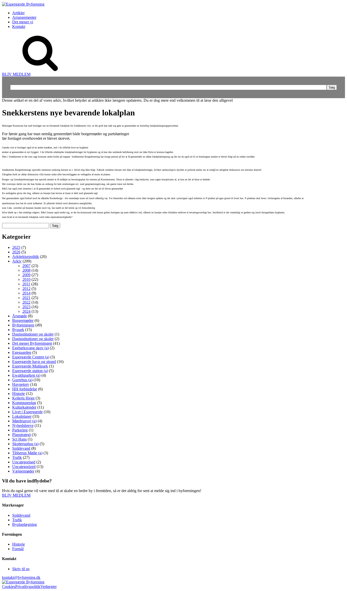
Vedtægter (48, 586)
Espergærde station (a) (30, 371)
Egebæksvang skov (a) (30, 348)
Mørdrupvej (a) (24, 421)
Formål (18, 549)
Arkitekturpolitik (25, 256)
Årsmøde (19, 316)
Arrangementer (24, 17)
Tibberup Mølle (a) (27, 453)
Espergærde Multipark (30, 366)
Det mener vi (22, 22)
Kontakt (18, 26)
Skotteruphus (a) (25, 444)
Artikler (18, 13)
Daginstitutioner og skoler (33, 334)
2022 (26, 302)
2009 (26, 275)
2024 (26, 311)
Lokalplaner (21, 416)
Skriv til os (20, 569)
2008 (26, 270)
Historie (18, 393)
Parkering (20, 430)
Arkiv (17, 261)
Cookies (8, 586)
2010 (26, 279)
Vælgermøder (23, 471)
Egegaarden (21, 352)
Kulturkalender (24, 407)
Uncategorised (23, 462)
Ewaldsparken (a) (26, 375)
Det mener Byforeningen (32, 343)
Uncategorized (24, 466)
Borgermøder (23, 320)
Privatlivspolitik (27, 586)
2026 (16, 252)
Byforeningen (23, 325)
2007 (26, 266)
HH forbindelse (24, 389)
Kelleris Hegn (23, 398)
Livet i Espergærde (27, 412)
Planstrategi (21, 434)
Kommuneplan (24, 403)
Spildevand (21, 448)
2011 (26, 284)
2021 (26, 298)
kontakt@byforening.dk (21, 577)
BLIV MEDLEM (16, 74)
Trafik (17, 457)
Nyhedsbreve (23, 425)
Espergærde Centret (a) (30, 357)
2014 (26, 293)
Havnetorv (20, 384)
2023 (26, 307)
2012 (26, 288)
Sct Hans (19, 439)
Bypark (18, 329)
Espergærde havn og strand (34, 361)
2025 (16, 247)
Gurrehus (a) (22, 380)
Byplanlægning (24, 524)
